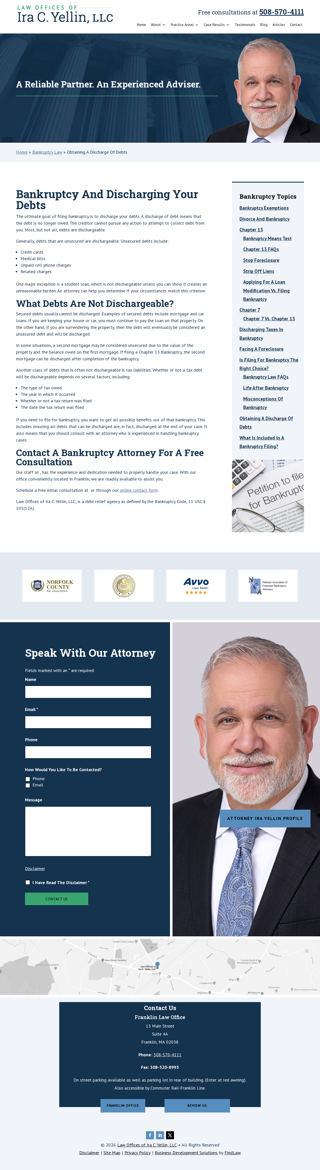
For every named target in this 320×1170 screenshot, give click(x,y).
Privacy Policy (137, 1153)
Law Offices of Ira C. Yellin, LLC (147, 1145)
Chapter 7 (250, 310)
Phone (31, 739)
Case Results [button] (214, 25)
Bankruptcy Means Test (267, 238)
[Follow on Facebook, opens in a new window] (150, 1135)
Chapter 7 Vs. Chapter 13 (269, 319)
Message (33, 800)
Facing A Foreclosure (262, 349)
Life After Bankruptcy (265, 388)
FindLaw (232, 1153)
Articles (278, 25)
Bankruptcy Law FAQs (265, 377)
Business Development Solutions (186, 1153)
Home (141, 25)
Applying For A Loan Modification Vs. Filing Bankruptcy (266, 290)
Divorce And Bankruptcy (265, 219)
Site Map (112, 1153)
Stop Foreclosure (261, 260)
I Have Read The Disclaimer (61, 882)
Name (30, 679)
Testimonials (245, 25)
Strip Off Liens (258, 271)
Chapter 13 (251, 230)
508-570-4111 (281, 11)
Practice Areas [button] (182, 25)
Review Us (197, 1105)
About (156, 25)
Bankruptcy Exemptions (264, 208)
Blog (264, 25)
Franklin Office (123, 1105)
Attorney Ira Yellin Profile (265, 818)
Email (31, 709)
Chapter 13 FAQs (261, 249)
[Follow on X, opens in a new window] (170, 1135)
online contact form (139, 490)
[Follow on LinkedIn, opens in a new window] (160, 1135)
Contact (296, 25)
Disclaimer (35, 868)
